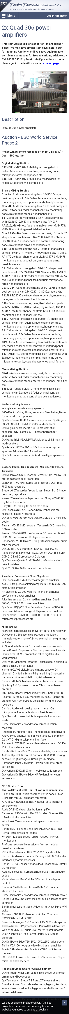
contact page (51, 63)
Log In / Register (57, 15)
